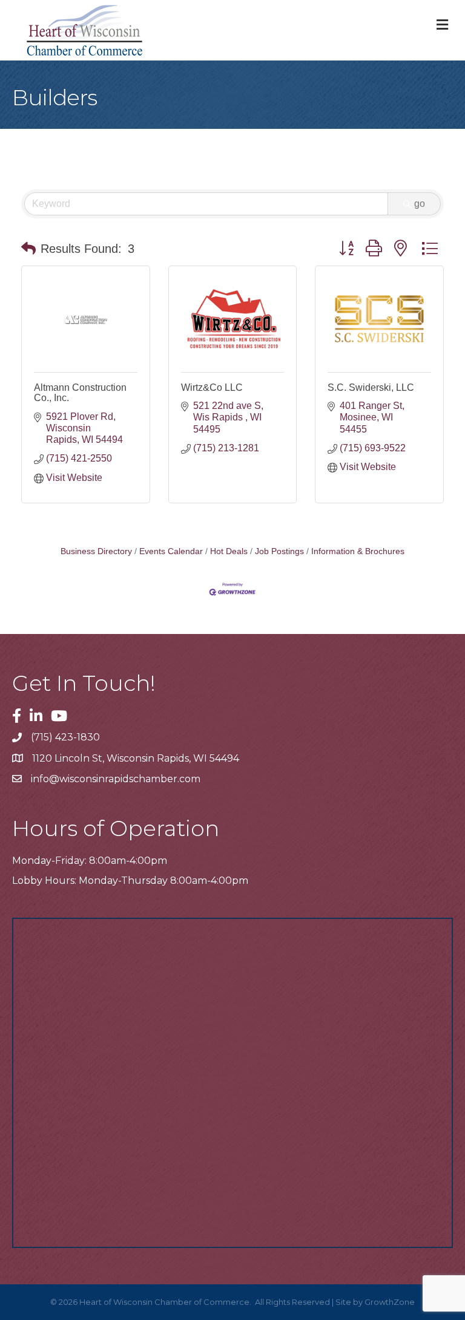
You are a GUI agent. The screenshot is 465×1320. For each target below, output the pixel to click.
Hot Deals (229, 551)
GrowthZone (389, 1302)
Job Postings (279, 551)
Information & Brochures (357, 551)
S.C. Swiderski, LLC (371, 387)
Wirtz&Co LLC (212, 387)
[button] (28, 249)
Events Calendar (171, 551)
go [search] (419, 203)
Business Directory (96, 551)
